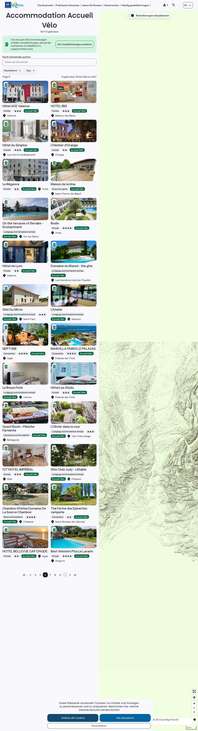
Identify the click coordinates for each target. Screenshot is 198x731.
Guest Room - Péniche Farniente (18, 428)
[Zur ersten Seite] (24, 574)
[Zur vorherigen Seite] (30, 574)
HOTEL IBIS (59, 106)
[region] (148, 371)
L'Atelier (56, 309)
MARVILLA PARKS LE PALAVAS (73, 349)
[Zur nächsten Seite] (70, 574)
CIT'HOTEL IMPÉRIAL (17, 469)
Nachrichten (111, 5)
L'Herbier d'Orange (64, 145)
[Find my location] (194, 697)
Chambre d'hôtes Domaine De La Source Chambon (24, 510)
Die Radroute (45, 5)
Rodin (55, 223)
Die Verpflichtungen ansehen (74, 44)
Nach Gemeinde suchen (16, 56)
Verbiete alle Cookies (73, 718)
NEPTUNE (9, 349)
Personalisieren (99, 726)
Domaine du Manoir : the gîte (72, 266)
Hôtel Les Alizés (62, 388)
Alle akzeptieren (125, 718)
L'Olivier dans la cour (65, 427)
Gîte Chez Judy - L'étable (68, 469)
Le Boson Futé (12, 388)
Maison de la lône (63, 184)
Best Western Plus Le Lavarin (72, 551)
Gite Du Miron (12, 309)
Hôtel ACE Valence (16, 106)
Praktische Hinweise (68, 5)
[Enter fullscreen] (194, 691)
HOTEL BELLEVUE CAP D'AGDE (24, 551)
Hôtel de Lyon (12, 266)
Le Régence (10, 184)
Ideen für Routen (92, 5)
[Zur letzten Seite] (75, 574)
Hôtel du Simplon (14, 145)
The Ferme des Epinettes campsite (69, 510)
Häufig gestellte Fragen (135, 5)
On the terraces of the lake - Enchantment (22, 225)
